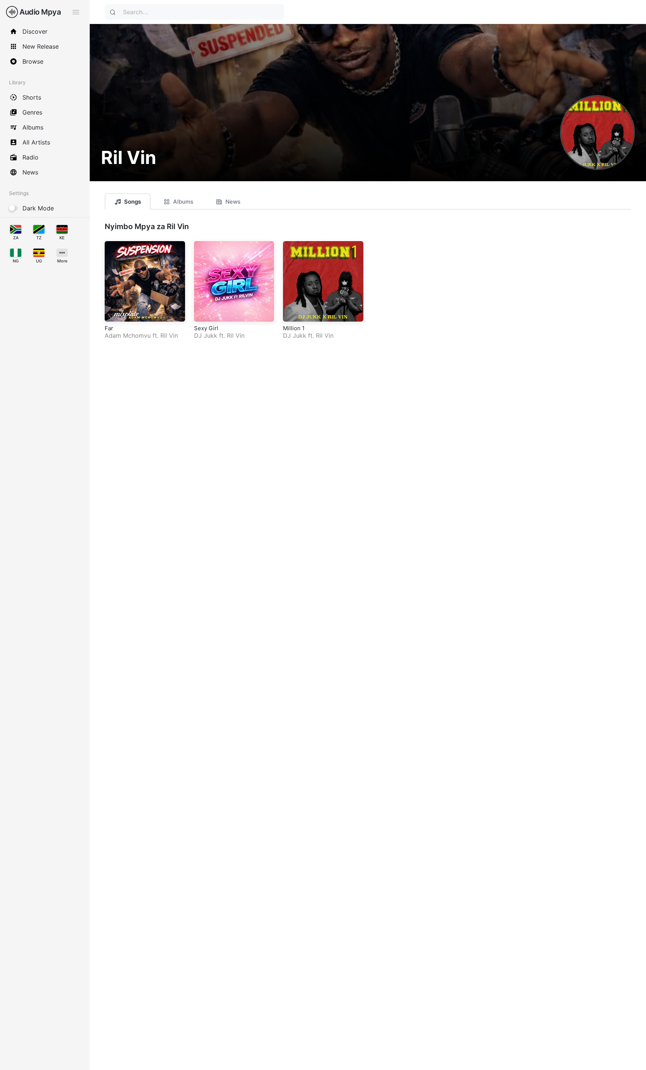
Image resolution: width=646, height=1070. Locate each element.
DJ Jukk (205, 335)
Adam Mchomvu (128, 335)
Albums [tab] (183, 201)
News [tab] (232, 201)
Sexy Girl (206, 328)
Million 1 (294, 328)
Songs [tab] (132, 201)
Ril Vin (169, 335)
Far (109, 328)
